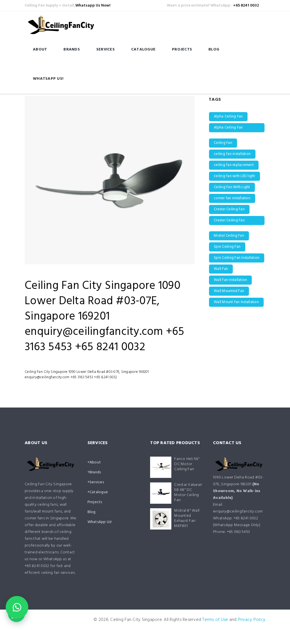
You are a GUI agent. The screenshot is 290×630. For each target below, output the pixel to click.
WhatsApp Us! (48, 78)
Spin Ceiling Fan (227, 247)
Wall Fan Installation (230, 280)
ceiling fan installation (232, 154)
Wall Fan (221, 269)
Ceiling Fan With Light (232, 187)
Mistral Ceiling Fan (229, 236)
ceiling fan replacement (234, 165)
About (40, 49)
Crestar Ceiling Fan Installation (229, 221)
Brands (71, 49)
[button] (17, 607)
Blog (213, 49)
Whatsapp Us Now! (92, 5)
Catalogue (143, 49)
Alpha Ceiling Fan (228, 116)
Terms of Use (215, 619)
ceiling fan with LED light (234, 176)
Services (105, 49)
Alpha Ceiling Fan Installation (228, 128)
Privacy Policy (252, 619)
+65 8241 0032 (246, 5)
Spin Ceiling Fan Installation (236, 258)
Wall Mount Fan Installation (236, 302)
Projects (182, 49)
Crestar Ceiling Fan (229, 209)
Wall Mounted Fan (229, 291)
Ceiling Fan (223, 143)
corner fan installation (232, 198)
